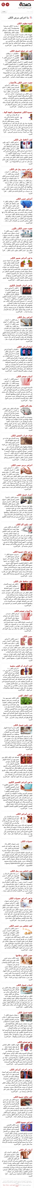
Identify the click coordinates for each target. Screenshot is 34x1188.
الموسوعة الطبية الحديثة (24, 7)
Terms (4, 1185)
